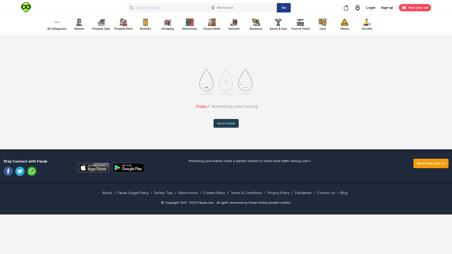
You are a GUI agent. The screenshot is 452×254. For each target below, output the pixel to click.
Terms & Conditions (246, 192)
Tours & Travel (300, 29)
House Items (212, 29)
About (107, 192)
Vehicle (79, 29)
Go (284, 8)
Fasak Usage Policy (133, 192)
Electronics (189, 29)
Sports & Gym (278, 29)
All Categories (57, 29)
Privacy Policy (279, 192)
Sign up (387, 8)
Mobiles (145, 29)
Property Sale (101, 29)
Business (256, 29)
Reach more (188, 192)
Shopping (167, 29)
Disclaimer (303, 192)
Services (234, 29)
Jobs (322, 29)
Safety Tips (163, 192)
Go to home (226, 123)
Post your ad (418, 8)
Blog (343, 192)
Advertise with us (431, 163)
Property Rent (123, 29)
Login (370, 8)
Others (344, 29)
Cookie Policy (214, 192)
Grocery (367, 29)
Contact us (326, 192)
